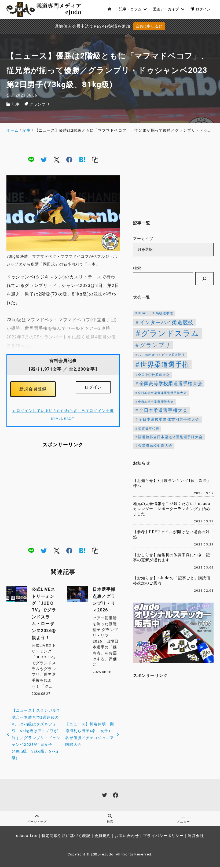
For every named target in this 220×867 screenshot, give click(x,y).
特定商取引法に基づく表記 (66, 835)
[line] (31, 159)
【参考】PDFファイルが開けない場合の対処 (171, 534)
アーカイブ (143, 239)
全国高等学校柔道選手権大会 (171, 383)
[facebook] (69, 159)
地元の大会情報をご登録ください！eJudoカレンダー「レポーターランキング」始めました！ (172, 508)
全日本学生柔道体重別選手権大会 (162, 393)
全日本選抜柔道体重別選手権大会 (169, 419)
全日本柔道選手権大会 (163, 410)
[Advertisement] (63, 496)
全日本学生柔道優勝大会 (156, 402)
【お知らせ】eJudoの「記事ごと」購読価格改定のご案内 (172, 580)
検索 (137, 268)
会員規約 (102, 835)
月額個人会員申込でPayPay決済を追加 (92, 26)
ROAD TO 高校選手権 (155, 313)
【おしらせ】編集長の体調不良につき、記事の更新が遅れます (171, 557)
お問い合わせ (127, 835)
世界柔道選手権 (164, 364)
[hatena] (82, 159)
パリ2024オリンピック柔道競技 (161, 355)
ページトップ (36, 822)
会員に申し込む (149, 26)
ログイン (93, 387)
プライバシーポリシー (163, 835)
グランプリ (40, 104)
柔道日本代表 (148, 428)
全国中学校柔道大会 (154, 375)
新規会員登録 (33, 389)
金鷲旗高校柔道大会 (155, 446)
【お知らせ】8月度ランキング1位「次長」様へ (172, 483)
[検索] (204, 278)
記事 (16, 104)
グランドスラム (170, 333)
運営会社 (196, 835)
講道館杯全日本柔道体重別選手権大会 (170, 437)
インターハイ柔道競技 (166, 322)
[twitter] (44, 159)
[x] (57, 159)
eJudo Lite (27, 835)
